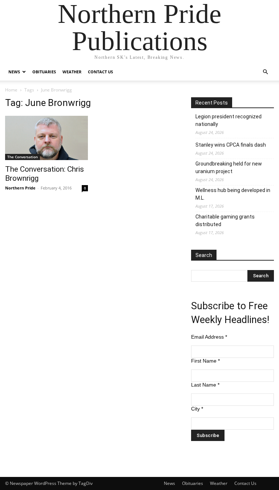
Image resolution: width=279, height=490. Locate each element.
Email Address (209, 337)
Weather (71, 71)
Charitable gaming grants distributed (225, 220)
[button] (265, 72)
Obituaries (44, 71)
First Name (205, 361)
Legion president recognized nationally (228, 120)
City (197, 409)
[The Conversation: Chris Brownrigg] (46, 138)
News (14, 71)
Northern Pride (20, 188)
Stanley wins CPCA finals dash (230, 145)
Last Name (205, 385)
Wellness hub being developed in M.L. (232, 194)
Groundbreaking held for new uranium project (228, 167)
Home (11, 90)
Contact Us (100, 71)
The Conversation (22, 156)
